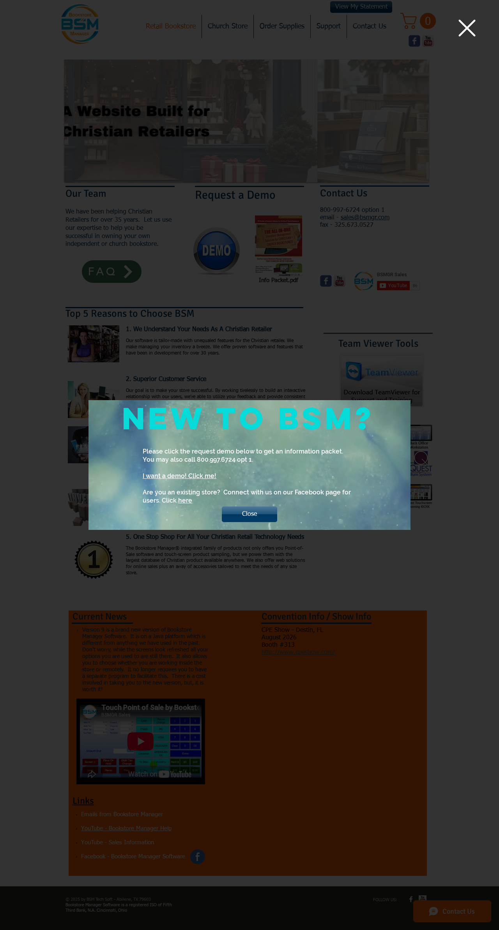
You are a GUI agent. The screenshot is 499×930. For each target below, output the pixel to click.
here (185, 500)
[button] (467, 28)
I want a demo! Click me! (179, 476)
